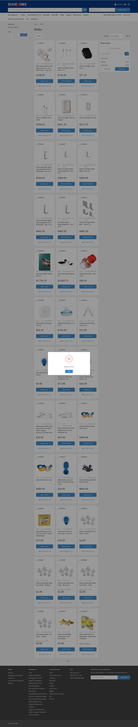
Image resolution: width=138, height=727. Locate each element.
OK (69, 371)
